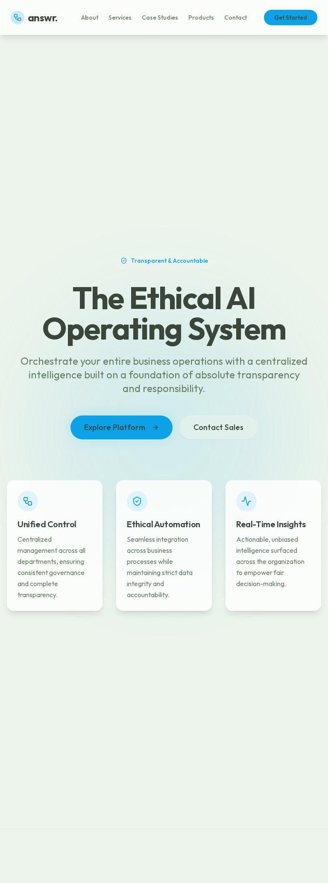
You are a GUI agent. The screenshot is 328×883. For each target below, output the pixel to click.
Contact (235, 17)
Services (120, 17)
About (89, 17)
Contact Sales (218, 427)
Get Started (290, 17)
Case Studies (160, 17)
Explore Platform (114, 427)
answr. (42, 17)
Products (201, 17)
